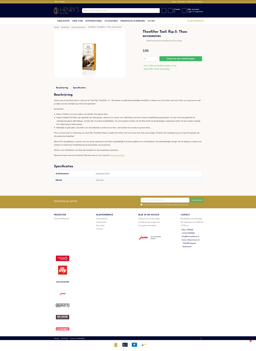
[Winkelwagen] (170, 10)
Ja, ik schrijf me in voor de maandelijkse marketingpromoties (165, 205)
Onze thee (65, 27)
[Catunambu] (64, 328)
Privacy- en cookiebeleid (77, 338)
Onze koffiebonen (61, 218)
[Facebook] (140, 229)
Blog (174, 2)
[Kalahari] (64, 317)
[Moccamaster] (64, 281)
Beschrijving (62, 88)
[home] (55, 21)
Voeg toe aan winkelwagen (181, 58)
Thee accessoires (78, 27)
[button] (128, 96)
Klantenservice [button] (195, 21)
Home (56, 27)
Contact (99, 229)
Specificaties (79, 88)
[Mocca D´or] (64, 258)
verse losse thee (117, 155)
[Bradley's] (64, 305)
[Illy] (64, 270)
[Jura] (64, 293)
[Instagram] (144, 229)
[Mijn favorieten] (164, 10)
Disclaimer (64, 338)
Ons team (181, 2)
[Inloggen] (184, 10)
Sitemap (56, 338)
